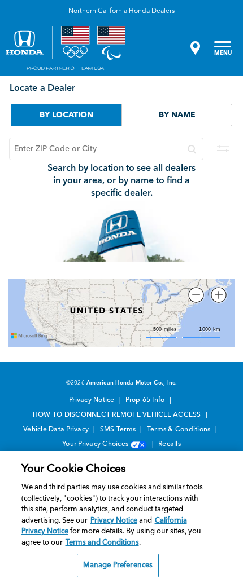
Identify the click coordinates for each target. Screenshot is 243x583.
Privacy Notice (92, 400)
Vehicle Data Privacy (56, 429)
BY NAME (177, 115)
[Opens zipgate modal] (194, 48)
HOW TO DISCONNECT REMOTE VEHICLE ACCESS (118, 415)
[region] (121, 517)
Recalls (169, 444)
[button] (196, 295)
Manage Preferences (118, 565)
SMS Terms (119, 429)
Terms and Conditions (102, 542)
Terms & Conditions (179, 429)
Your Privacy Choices (96, 444)
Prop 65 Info (145, 400)
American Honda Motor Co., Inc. (131, 383)
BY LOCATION (66, 115)
